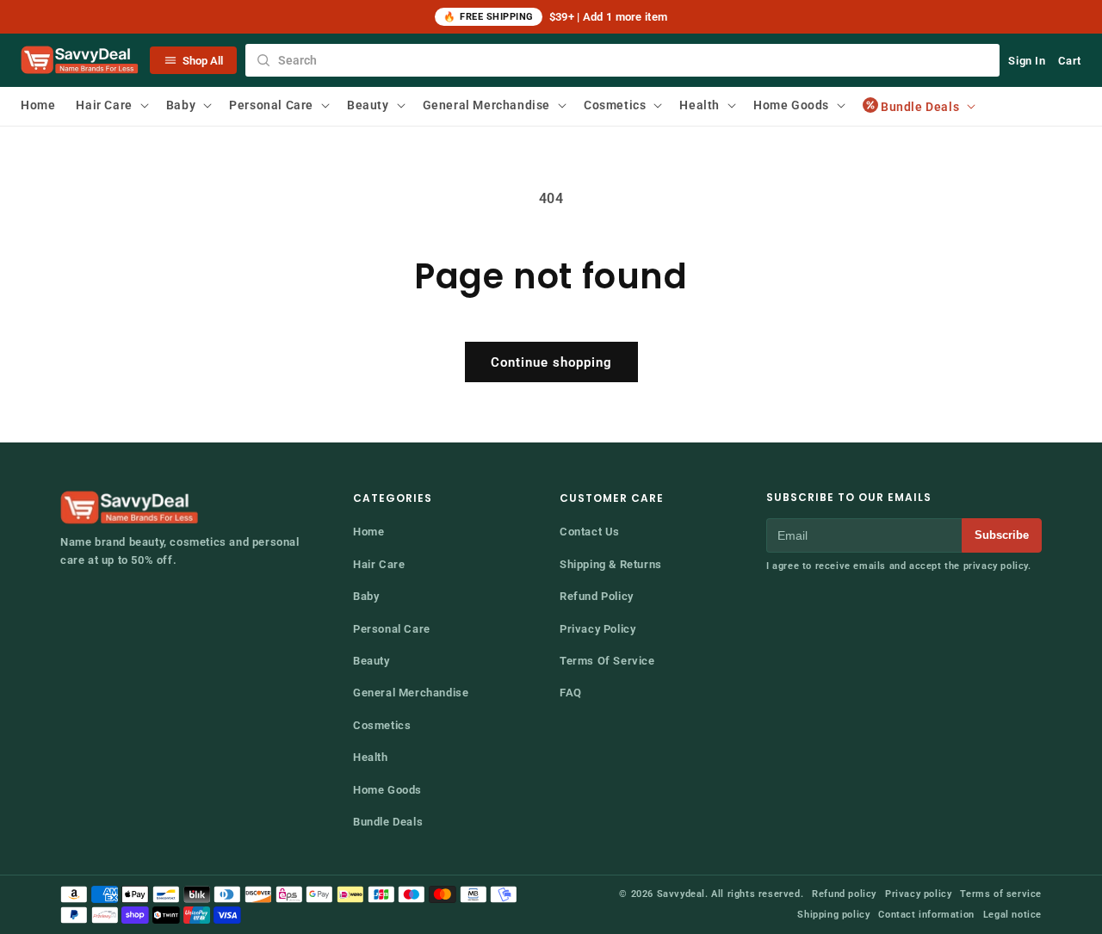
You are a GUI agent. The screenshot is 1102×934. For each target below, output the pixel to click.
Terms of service (1001, 894)
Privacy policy (918, 894)
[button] (110, 105)
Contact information (926, 914)
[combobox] (622, 60)
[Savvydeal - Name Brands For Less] (130, 508)
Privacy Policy (597, 628)
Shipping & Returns (611, 564)
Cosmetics (382, 725)
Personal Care (391, 628)
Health (370, 757)
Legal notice (1012, 914)
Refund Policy (597, 596)
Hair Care (379, 564)
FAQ (571, 692)
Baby (366, 596)
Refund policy (844, 894)
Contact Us (590, 531)
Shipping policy (833, 914)
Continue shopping (551, 362)
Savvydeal (681, 894)
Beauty (371, 660)
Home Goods (387, 789)
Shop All (203, 60)
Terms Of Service (607, 660)
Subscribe (1002, 535)
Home (368, 531)
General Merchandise (410, 692)
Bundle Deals (388, 821)
